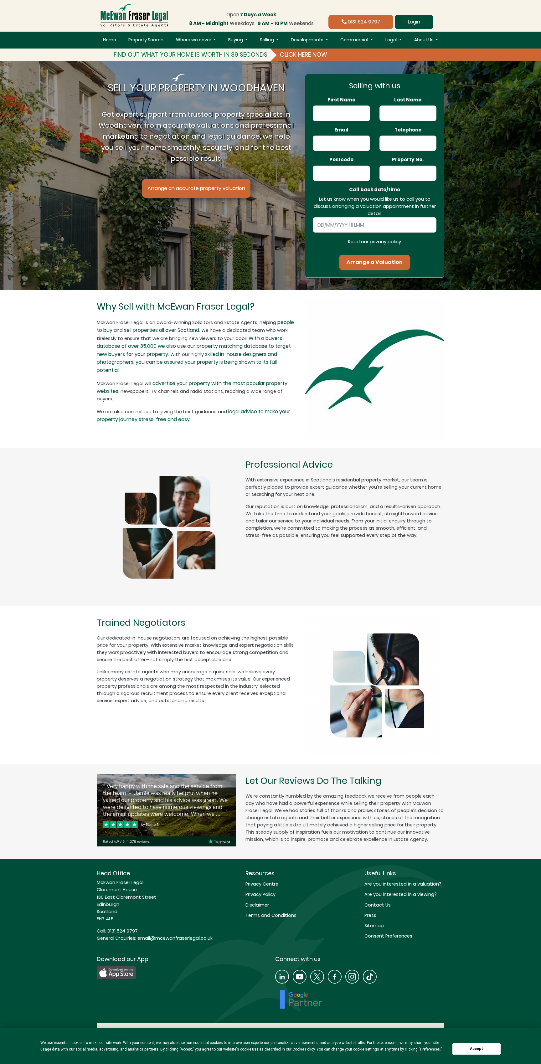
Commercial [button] (354, 40)
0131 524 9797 (363, 21)
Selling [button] (267, 40)
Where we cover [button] (194, 40)
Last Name (407, 100)
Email (341, 130)
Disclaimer (257, 905)
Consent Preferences (388, 936)
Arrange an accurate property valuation (196, 188)
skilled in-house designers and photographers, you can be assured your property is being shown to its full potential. (187, 362)
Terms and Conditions (270, 915)
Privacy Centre (261, 884)
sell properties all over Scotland (161, 330)
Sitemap (374, 926)
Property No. (408, 160)
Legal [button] (391, 40)
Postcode (341, 160)
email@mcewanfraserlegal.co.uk (174, 938)
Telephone (407, 130)
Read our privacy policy (374, 242)
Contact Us (377, 905)
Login (414, 21)
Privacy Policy (260, 894)
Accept (476, 1048)
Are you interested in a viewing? (400, 894)
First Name (341, 100)
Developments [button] (307, 40)
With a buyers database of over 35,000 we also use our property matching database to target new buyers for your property (194, 346)
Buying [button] (236, 40)
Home (109, 40)
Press (370, 915)
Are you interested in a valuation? (402, 884)
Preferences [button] (430, 1049)
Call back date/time (374, 190)
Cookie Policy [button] (303, 1049)
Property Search (145, 40)
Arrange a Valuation (375, 262)
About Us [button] (424, 40)
